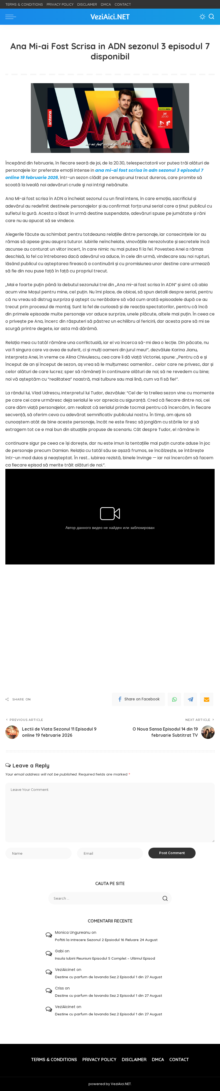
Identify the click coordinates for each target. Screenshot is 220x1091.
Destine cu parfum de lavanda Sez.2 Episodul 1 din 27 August (108, 976)
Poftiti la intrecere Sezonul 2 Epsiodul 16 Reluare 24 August (106, 939)
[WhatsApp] (174, 699)
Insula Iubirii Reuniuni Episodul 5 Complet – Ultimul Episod (105, 958)
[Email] (206, 699)
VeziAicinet (65, 969)
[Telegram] (190, 699)
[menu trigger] (12, 17)
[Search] (211, 17)
